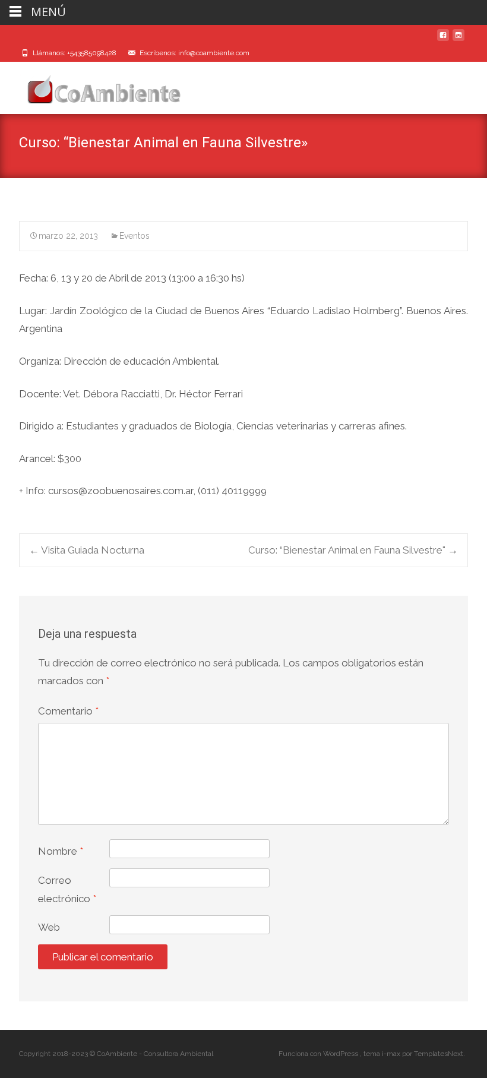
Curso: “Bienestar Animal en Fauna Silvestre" (353, 550)
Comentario (68, 711)
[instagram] (458, 40)
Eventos (134, 236)
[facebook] (443, 40)
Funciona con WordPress (319, 1053)
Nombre (60, 851)
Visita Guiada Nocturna (86, 550)
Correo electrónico (67, 889)
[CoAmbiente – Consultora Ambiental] (92, 85)
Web (49, 927)
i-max (392, 1053)
